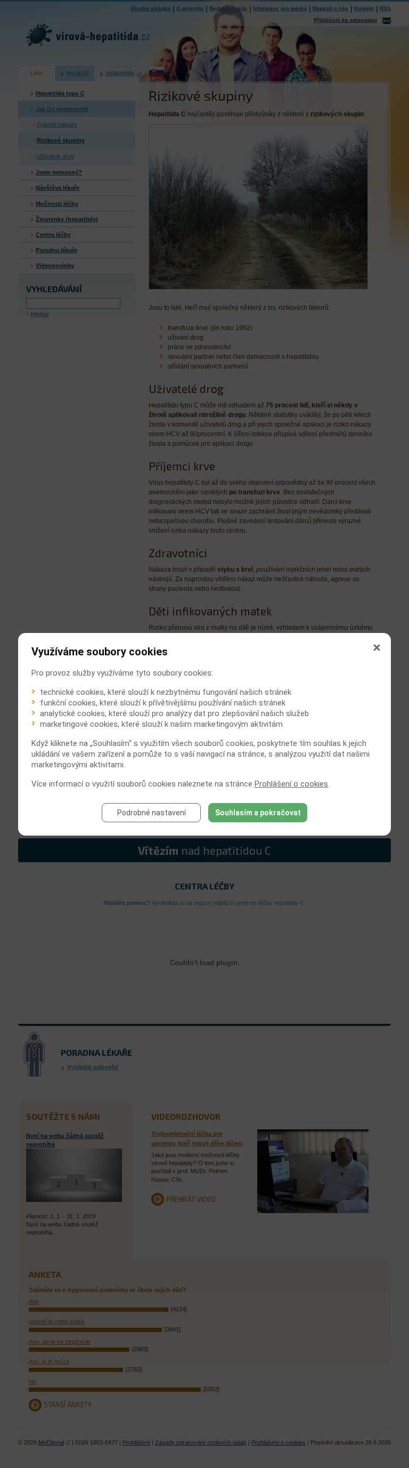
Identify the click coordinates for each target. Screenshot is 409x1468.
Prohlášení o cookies (291, 784)
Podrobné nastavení (151, 812)
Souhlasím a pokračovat (258, 812)
